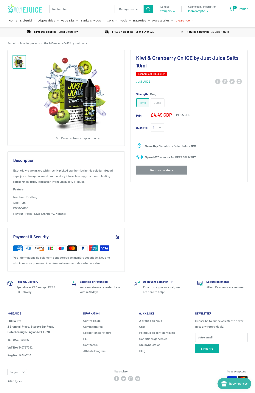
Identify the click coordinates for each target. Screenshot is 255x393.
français (14, 372)
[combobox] (81, 9)
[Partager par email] (239, 81)
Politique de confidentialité (157, 332)
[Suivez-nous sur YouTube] (137, 378)
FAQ (85, 338)
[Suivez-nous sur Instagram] (130, 378)
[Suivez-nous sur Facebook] (116, 378)
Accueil (11, 43)
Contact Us (90, 344)
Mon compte (197, 11)
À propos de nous (150, 320)
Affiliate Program (94, 351)
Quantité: (142, 127)
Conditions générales (153, 338)
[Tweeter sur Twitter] (232, 81)
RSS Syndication (150, 344)
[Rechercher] (148, 9)
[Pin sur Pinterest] (225, 81)
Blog (142, 351)
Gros (142, 326)
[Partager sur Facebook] (217, 81)
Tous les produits (30, 43)
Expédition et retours (97, 332)
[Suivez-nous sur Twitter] (123, 378)
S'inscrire (207, 348)
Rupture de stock (161, 170)
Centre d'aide (92, 320)
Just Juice (143, 81)
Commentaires (93, 326)
